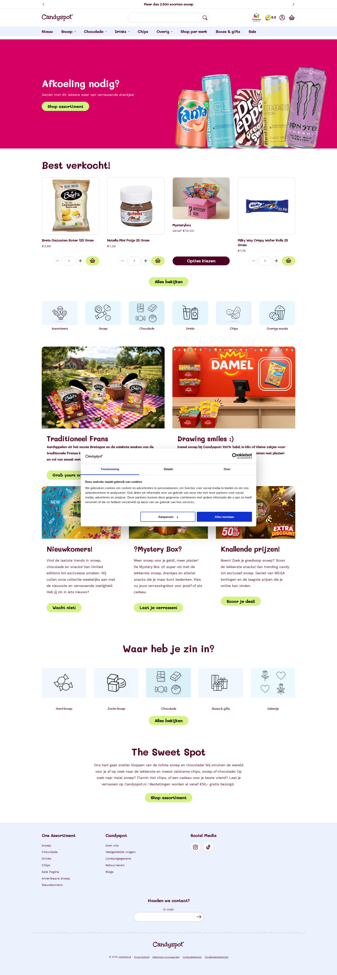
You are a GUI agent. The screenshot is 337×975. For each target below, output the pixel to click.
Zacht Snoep (116, 708)
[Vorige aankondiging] (43, 4)
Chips (234, 328)
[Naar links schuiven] (50, 313)
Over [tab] (227, 469)
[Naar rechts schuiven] (287, 313)
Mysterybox (181, 225)
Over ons (112, 845)
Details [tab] (168, 469)
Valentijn (273, 708)
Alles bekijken (169, 281)
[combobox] (169, 17)
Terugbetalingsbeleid (216, 957)
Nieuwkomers (52, 885)
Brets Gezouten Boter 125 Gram (68, 240)
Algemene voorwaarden (166, 957)
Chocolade (146, 328)
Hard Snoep (64, 708)
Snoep (103, 328)
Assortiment (59, 328)
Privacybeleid (141, 957)
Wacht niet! (64, 607)
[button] (291, 17)
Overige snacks (277, 328)
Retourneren (115, 865)
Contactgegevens (118, 858)
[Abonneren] (199, 916)
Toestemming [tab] (110, 469)
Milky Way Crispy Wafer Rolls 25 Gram (263, 242)
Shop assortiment (65, 106)
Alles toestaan (224, 516)
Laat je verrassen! (158, 607)
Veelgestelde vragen (121, 852)
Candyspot (125, 957)
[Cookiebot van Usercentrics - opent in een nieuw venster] (235, 456)
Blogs (110, 872)
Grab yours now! (69, 475)
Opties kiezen (201, 261)
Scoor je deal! (241, 601)
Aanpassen (165, 516)
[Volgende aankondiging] (293, 4)
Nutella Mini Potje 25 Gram (128, 240)
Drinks (190, 328)
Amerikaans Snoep (56, 878)
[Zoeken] (205, 18)
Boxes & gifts (221, 708)
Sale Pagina (50, 872)
